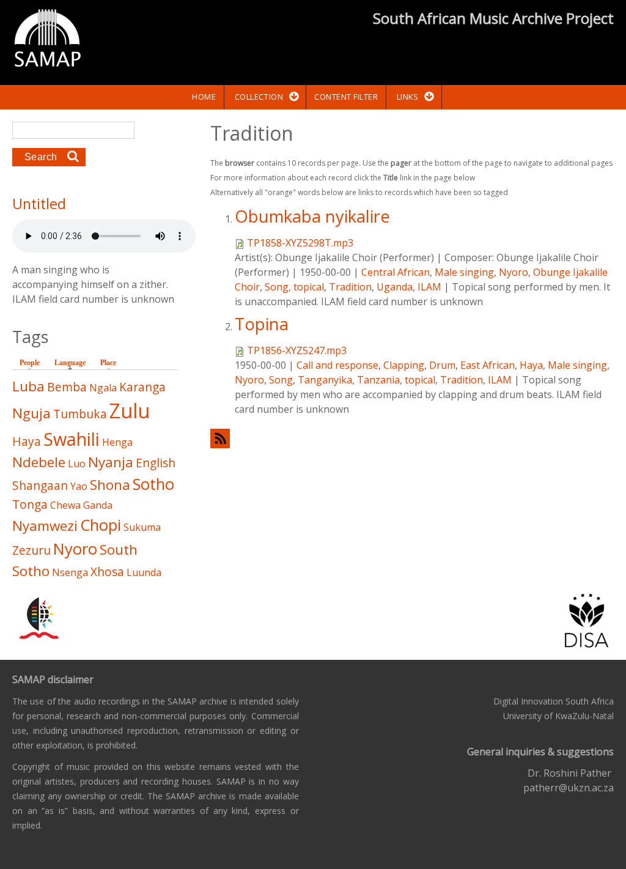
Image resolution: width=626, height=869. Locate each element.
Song (277, 287)
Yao (78, 486)
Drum (442, 365)
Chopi (100, 525)
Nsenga (70, 572)
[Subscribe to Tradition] (412, 438)
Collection (259, 96)
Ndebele (38, 462)
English (155, 462)
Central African (395, 272)
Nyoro (513, 272)
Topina (262, 323)
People (30, 362)
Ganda (97, 505)
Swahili (71, 439)
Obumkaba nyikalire (312, 216)
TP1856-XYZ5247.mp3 (297, 350)
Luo (77, 463)
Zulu (129, 411)
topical (308, 287)
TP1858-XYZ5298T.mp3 (300, 243)
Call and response (337, 365)
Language (73, 362)
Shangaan (40, 485)
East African (487, 365)
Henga (117, 442)
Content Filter (346, 96)
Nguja (31, 413)
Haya (531, 365)
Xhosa (107, 571)
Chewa (65, 505)
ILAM (429, 287)
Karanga (142, 387)
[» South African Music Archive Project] (47, 39)
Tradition (350, 287)
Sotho (153, 484)
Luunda (144, 572)
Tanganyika (325, 379)
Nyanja (110, 462)
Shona (110, 484)
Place (108, 362)
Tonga (30, 504)
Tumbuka (80, 413)
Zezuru (31, 550)
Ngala (103, 387)
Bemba (67, 387)
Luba (28, 386)
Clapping (403, 365)
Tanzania (378, 379)
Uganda (395, 287)
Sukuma (142, 527)
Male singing (464, 272)
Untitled (39, 203)
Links (408, 96)
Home (204, 96)
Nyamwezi (45, 525)
